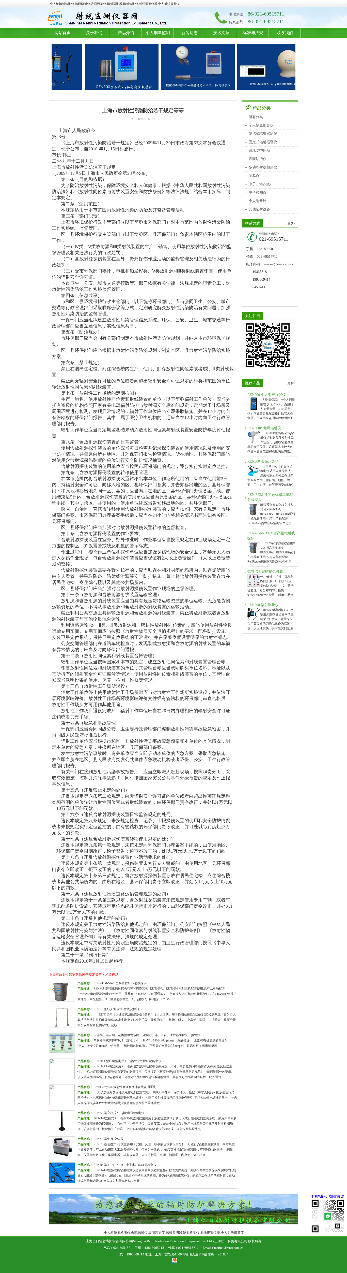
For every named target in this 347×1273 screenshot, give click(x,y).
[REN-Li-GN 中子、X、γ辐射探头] (246, 67)
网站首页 (62, 33)
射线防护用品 (259, 150)
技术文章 (221, 33)
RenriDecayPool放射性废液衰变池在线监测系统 (124, 1087)
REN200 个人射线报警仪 (266, 395)
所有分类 (256, 117)
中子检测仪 (257, 192)
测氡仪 (254, 176)
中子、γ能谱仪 (260, 184)
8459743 (259, 287)
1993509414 (261, 279)
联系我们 (285, 33)
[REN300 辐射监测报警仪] (94, 67)
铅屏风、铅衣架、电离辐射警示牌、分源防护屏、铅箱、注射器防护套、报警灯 (146, 1035)
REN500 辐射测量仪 (263, 605)
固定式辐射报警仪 (263, 142)
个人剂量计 (257, 201)
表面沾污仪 (257, 159)
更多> (291, 223)
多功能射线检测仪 (263, 167)
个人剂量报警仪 (261, 125)
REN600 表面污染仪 (263, 461)
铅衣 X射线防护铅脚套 (265, 572)
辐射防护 (108, 18)
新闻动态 (189, 33)
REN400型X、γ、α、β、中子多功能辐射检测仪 (124, 1165)
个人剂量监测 (158, 33)
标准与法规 (253, 33)
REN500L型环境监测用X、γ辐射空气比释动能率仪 (127, 1061)
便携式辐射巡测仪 (263, 134)
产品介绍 (126, 33)
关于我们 (94, 33)
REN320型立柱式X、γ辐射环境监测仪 (118, 1113)
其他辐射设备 (259, 209)
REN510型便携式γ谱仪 (108, 1139)
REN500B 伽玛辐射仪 (264, 428)
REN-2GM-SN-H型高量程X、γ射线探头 (120, 983)
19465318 (260, 272)
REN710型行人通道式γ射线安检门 (116, 1009)
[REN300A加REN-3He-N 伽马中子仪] (170, 67)
